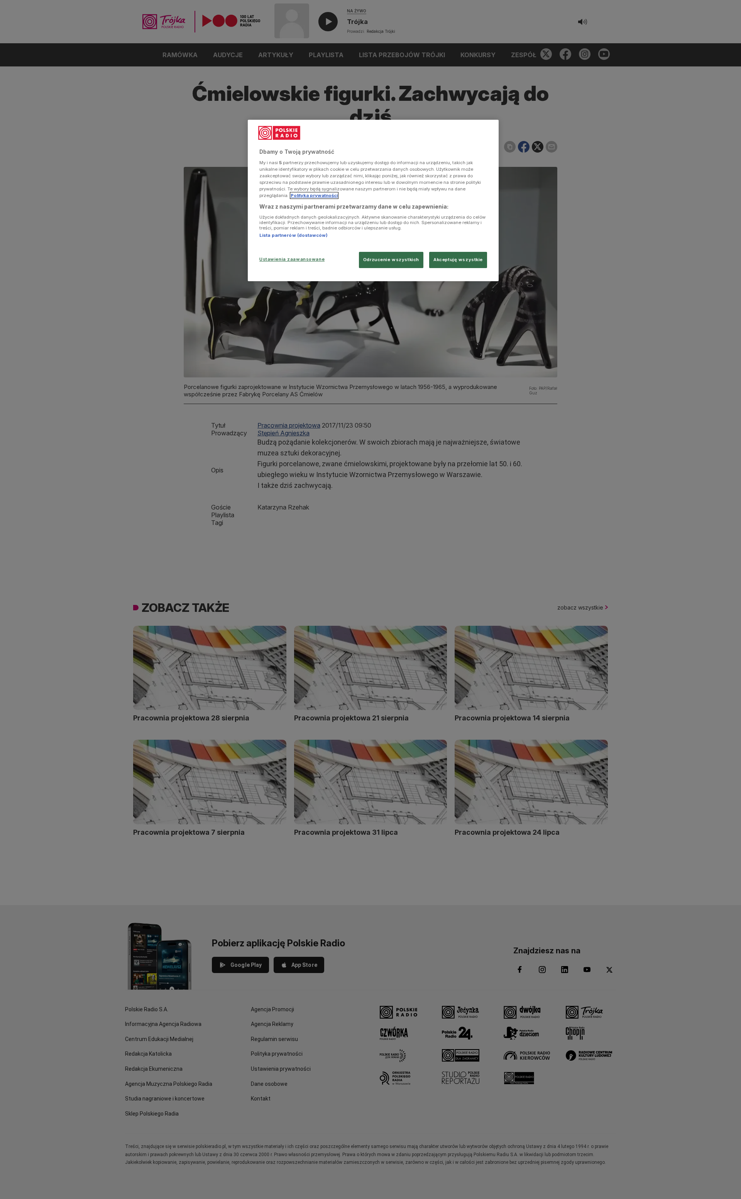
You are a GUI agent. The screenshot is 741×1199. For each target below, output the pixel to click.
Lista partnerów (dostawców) (293, 235)
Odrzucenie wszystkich (391, 259)
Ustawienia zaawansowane (292, 259)
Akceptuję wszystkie (458, 259)
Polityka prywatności (314, 195)
